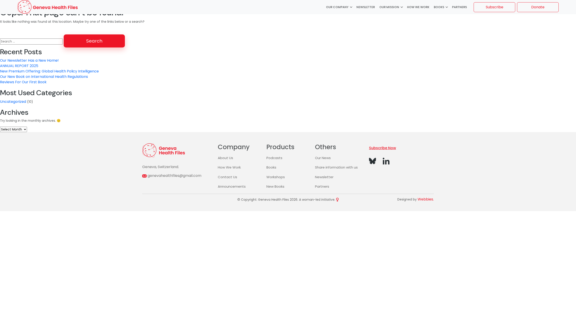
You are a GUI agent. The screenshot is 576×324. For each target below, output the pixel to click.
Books (439, 7)
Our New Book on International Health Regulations (44, 76)
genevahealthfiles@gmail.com (174, 175)
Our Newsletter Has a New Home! (29, 60)
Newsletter (365, 7)
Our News (323, 157)
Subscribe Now (382, 148)
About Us (225, 157)
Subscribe (494, 7)
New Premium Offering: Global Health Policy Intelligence (49, 71)
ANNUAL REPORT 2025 (19, 65)
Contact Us (227, 177)
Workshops (275, 177)
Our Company (337, 7)
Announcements (232, 186)
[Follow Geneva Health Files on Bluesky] (372, 160)
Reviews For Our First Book (23, 82)
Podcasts (274, 157)
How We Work (418, 7)
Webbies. (426, 199)
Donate (537, 7)
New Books (275, 186)
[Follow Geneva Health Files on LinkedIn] (386, 160)
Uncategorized (13, 101)
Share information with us (336, 167)
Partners (459, 7)
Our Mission (389, 7)
